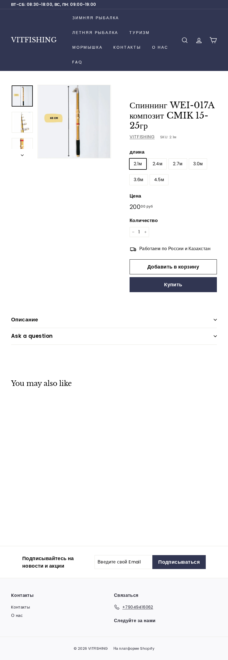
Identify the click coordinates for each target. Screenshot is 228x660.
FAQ (77, 62)
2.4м (158, 164)
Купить (173, 284)
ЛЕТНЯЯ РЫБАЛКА (95, 32)
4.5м (159, 179)
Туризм (139, 32)
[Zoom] (74, 121)
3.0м (198, 164)
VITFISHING (34, 40)
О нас (160, 47)
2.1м (138, 164)
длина (137, 152)
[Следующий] (22, 153)
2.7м (178, 164)
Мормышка (87, 47)
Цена (135, 196)
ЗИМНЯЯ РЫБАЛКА (95, 18)
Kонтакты (127, 47)
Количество (144, 220)
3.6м (138, 179)
